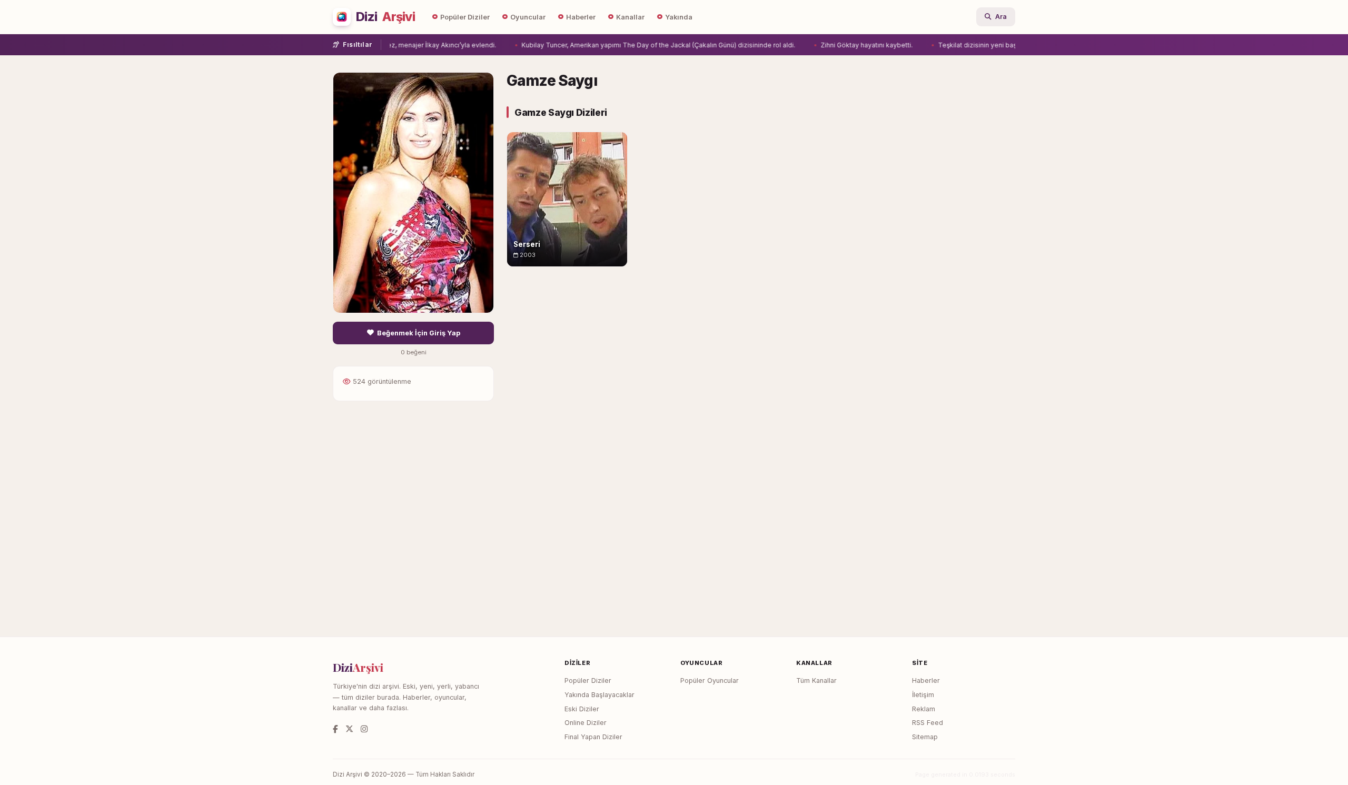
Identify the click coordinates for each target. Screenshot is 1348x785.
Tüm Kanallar (816, 680)
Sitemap (925, 737)
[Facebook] (335, 729)
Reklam (923, 709)
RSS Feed (927, 723)
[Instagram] (364, 729)
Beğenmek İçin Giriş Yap (418, 333)
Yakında (678, 17)
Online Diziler (585, 723)
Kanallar (630, 17)
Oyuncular (528, 17)
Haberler (581, 17)
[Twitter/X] (349, 729)
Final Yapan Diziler (593, 737)
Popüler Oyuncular (709, 680)
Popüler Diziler (465, 17)
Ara (1001, 17)
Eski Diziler (581, 709)
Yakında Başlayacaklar (599, 695)
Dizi (385, 16)
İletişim (923, 695)
